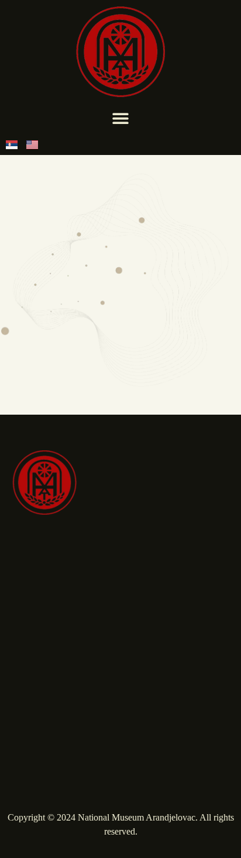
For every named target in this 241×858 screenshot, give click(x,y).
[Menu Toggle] (120, 118)
